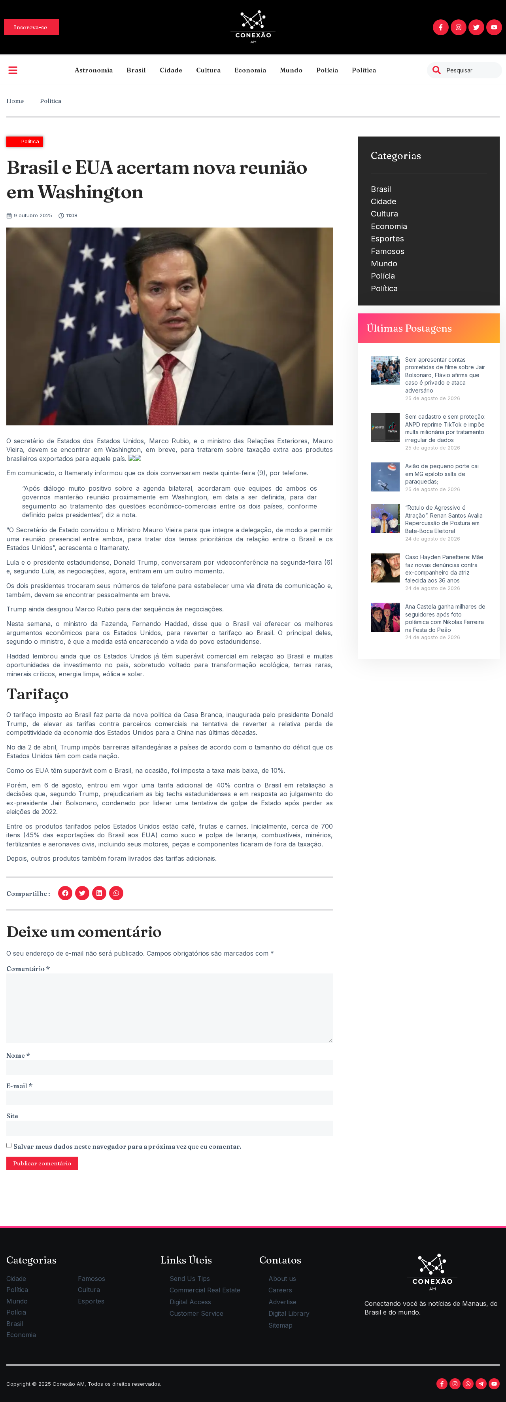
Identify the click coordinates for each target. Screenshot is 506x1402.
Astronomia (94, 70)
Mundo (291, 70)
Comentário (28, 969)
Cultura (208, 70)
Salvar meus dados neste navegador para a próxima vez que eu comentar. (127, 1146)
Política (364, 70)
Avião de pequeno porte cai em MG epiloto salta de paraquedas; (442, 474)
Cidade (171, 70)
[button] (65, 893)
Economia (250, 70)
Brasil (136, 70)
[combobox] (464, 70)
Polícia (327, 70)
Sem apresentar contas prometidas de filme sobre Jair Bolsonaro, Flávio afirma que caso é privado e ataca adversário (445, 375)
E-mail (19, 1086)
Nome (18, 1055)
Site (12, 1116)
